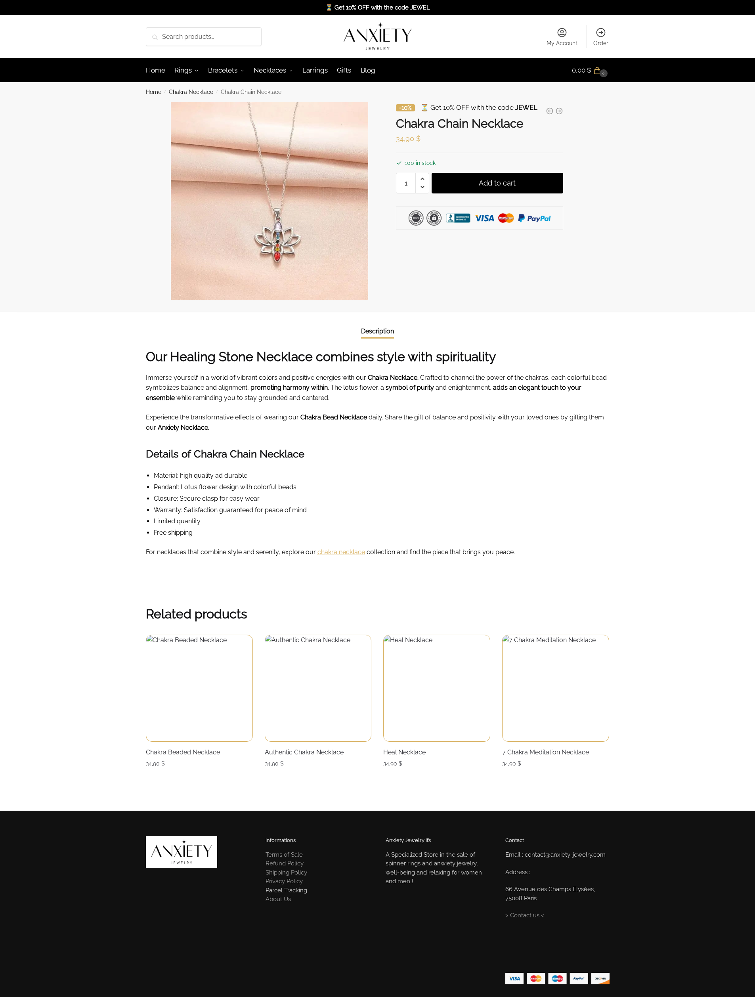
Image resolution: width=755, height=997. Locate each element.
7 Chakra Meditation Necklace (545, 752)
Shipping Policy (286, 872)
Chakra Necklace (191, 92)
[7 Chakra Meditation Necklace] (555, 688)
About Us (278, 899)
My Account (562, 43)
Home (153, 92)
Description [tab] (377, 331)
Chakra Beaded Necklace (183, 752)
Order (600, 43)
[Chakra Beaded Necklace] (199, 688)
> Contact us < (524, 915)
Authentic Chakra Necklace (304, 752)
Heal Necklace (404, 752)
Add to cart (497, 182)
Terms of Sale (284, 854)
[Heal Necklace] (436, 688)
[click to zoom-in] (269, 201)
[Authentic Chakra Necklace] (318, 688)
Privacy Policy (284, 881)
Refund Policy (285, 863)
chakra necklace (341, 552)
